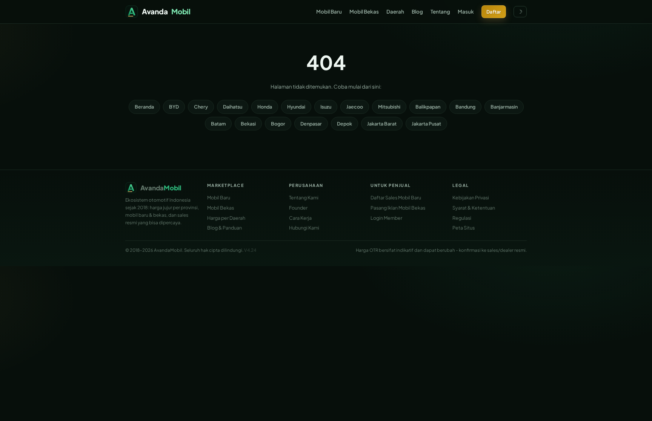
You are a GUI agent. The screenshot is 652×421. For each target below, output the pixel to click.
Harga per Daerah (226, 218)
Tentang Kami (303, 197)
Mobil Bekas (364, 11)
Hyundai (296, 107)
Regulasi (461, 218)
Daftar (493, 12)
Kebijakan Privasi (470, 197)
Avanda (166, 11)
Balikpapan (427, 107)
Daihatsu (232, 107)
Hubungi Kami (304, 228)
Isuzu (325, 107)
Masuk (466, 11)
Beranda (144, 107)
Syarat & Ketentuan (473, 208)
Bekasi (248, 124)
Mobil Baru (329, 11)
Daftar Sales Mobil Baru (396, 197)
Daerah (395, 11)
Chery (201, 107)
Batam (218, 124)
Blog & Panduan (224, 228)
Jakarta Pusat (426, 124)
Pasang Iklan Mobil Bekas (398, 208)
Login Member (386, 218)
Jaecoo (354, 107)
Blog (417, 11)
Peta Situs (463, 228)
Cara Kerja (300, 218)
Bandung (465, 107)
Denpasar (311, 124)
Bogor (278, 124)
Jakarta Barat (382, 124)
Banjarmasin (504, 107)
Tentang (440, 11)
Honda (264, 107)
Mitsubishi (389, 107)
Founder (298, 208)
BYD (174, 107)
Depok (344, 124)
